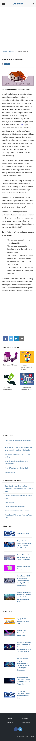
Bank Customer (9, 472)
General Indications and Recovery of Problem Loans (16, 462)
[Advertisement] (18, 28)
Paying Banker (9, 502)
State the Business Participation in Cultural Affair (18, 497)
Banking (6, 63)
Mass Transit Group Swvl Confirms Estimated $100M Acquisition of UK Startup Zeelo (18, 488)
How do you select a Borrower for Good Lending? (17, 455)
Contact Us (9, 722)
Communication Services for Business (17, 511)
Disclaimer (24, 718)
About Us (9, 718)
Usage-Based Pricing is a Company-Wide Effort (18, 516)
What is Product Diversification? (14, 506)
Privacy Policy (25, 722)
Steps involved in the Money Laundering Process (17, 442)
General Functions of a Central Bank (16, 468)
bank (21, 125)
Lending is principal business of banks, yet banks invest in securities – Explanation (18, 449)
